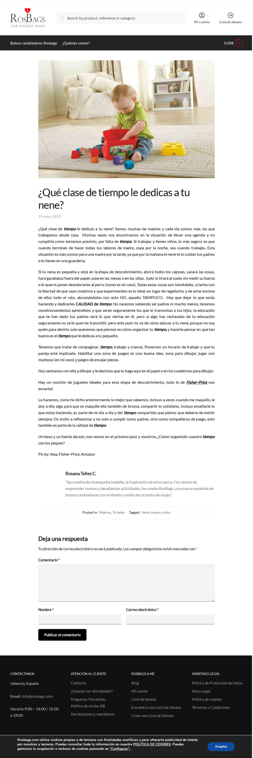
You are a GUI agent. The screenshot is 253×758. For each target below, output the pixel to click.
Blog (135, 683)
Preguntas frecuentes (88, 699)
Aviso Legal (201, 691)
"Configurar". (120, 749)
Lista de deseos (230, 22)
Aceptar (221, 746)
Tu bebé (118, 512)
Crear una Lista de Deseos (152, 715)
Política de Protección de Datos (217, 683)
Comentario (49, 560)
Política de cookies (207, 699)
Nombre (46, 609)
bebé (145, 512)
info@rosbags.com (37, 696)
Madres (105, 512)
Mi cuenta (202, 22)
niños (166, 512)
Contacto (78, 683)
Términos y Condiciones (211, 707)
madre (156, 512)
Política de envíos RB (88, 706)
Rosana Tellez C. (80, 473)
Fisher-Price (196, 382)
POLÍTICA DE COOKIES (152, 744)
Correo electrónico (142, 609)
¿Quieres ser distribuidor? (92, 691)
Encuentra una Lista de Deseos (156, 707)
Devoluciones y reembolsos (93, 714)
